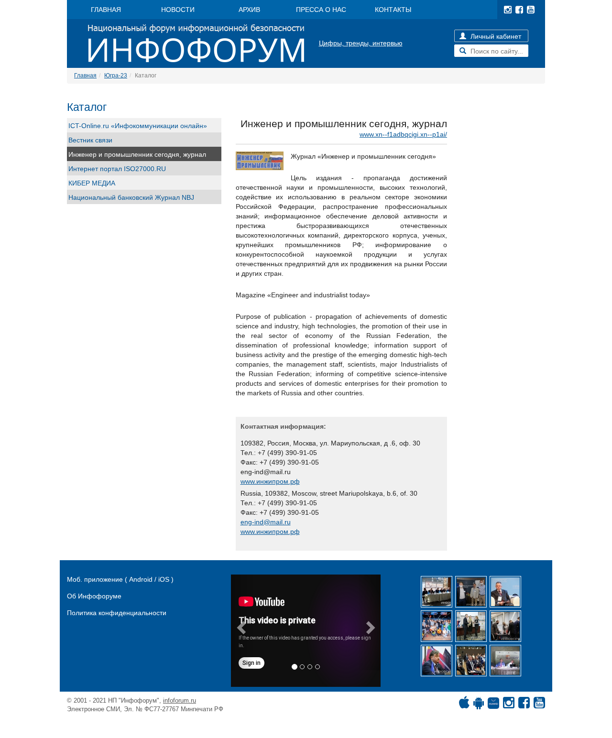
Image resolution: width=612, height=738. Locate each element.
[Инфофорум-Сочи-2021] (471, 592)
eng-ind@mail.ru (265, 522)
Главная (85, 75)
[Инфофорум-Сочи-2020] (471, 660)
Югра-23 (115, 75)
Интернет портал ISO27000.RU (117, 169)
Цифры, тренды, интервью (361, 43)
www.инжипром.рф (270, 481)
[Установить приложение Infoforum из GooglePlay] (478, 705)
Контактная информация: (283, 426)
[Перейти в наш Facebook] (519, 9)
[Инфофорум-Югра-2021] (505, 592)
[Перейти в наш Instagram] (508, 9)
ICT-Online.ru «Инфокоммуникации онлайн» (137, 126)
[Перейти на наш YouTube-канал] (531, 9)
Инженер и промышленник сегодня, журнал (137, 154)
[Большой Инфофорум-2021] (505, 626)
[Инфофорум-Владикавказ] (505, 660)
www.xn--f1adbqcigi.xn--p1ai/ (403, 134)
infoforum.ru (179, 700)
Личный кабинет (495, 36)
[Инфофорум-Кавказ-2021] (436, 592)
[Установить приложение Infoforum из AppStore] (464, 705)
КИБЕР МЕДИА (91, 183)
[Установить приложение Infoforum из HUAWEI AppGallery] (493, 705)
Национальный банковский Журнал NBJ (131, 197)
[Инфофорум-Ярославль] (436, 626)
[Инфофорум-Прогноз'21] (436, 660)
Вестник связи (90, 140)
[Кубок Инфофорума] (471, 626)
